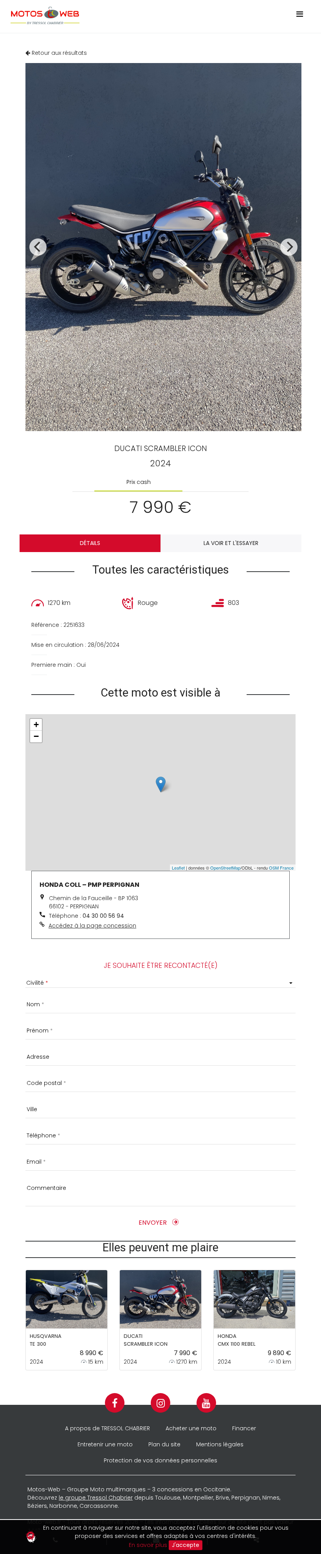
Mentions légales (219, 1444)
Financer (244, 1428)
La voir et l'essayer (231, 543)
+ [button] (36, 724)
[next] (289, 247)
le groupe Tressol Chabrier (96, 1498)
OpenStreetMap (225, 868)
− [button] (36, 736)
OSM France (281, 868)
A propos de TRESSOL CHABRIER (107, 1428)
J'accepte (185, 1545)
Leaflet (178, 868)
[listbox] (160, 983)
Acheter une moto (191, 1428)
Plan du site (164, 1444)
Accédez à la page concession (92, 926)
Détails (90, 543)
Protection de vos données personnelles (160, 1460)
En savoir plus (148, 1545)
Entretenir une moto (105, 1444)
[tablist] (160, 482)
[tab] (138, 482)
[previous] (38, 247)
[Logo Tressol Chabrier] (142, 15)
